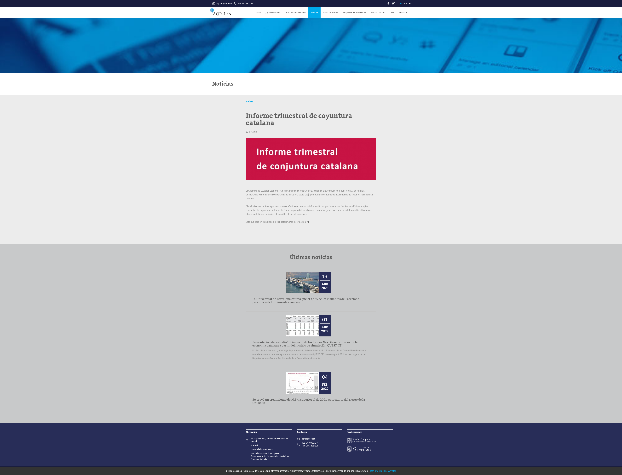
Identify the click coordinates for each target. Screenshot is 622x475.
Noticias (314, 12)
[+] (307, 222)
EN (410, 3)
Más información (378, 471)
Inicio (258, 12)
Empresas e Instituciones (354, 12)
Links (392, 12)
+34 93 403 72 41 (245, 3)
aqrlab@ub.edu (224, 3)
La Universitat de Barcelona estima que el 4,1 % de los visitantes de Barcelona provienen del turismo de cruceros (305, 300)
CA (405, 3)
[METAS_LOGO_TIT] (220, 12)
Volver (249, 101)
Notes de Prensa (330, 12)
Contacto (403, 12)
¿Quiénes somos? (273, 12)
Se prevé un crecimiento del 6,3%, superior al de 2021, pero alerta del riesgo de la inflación (308, 401)
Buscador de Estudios (296, 12)
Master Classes (378, 12)
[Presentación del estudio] (302, 326)
